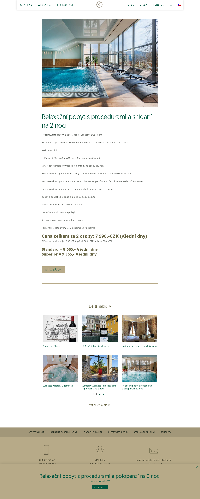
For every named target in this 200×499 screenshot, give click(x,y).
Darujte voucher (93, 432)
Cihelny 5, (100, 460)
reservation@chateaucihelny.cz (153, 460)
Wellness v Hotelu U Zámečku (58, 386)
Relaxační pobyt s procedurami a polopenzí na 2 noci (137, 387)
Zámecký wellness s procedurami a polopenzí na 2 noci (99, 387)
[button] (26, 5)
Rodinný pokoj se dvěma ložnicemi (139, 346)
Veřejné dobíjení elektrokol (96, 346)
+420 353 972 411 (46, 460)
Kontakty (166, 432)
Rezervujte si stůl (118, 432)
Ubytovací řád (37, 432)
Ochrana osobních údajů (64, 432)
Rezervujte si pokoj (144, 432)
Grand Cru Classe (51, 346)
